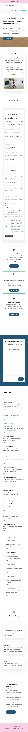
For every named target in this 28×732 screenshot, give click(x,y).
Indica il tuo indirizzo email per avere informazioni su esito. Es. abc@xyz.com (12, 133)
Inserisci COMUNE (10, 159)
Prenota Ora (14, 266)
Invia (20, 379)
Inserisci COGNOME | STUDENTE (10, 148)
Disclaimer (14, 730)
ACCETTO (9, 236)
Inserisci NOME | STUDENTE (12, 136)
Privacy (8, 730)
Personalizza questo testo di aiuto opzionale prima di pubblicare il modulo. (13, 144)
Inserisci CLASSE (10, 193)
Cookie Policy (21, 730)
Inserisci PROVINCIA (10, 170)
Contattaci (14, 290)
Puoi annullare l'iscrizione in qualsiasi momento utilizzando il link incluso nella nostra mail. (14, 216)
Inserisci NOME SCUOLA (11, 182)
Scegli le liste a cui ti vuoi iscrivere (11, 204)
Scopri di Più (8, 38)
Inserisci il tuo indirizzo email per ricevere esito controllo (14, 125)
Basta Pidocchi (15, 10)
